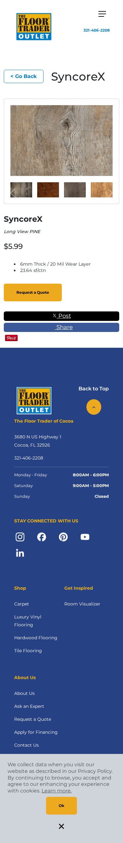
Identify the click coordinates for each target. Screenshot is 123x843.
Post (64, 315)
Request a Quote (32, 292)
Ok (61, 805)
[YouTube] (85, 536)
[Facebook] (41, 536)
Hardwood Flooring (35, 638)
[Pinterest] (63, 536)
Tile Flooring (28, 650)
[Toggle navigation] (102, 14)
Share (64, 327)
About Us (24, 693)
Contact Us (26, 745)
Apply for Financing (36, 732)
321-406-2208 (97, 30)
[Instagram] (20, 536)
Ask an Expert (29, 706)
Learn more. (57, 791)
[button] (12, 193)
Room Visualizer (82, 604)
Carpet (21, 604)
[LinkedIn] (20, 552)
